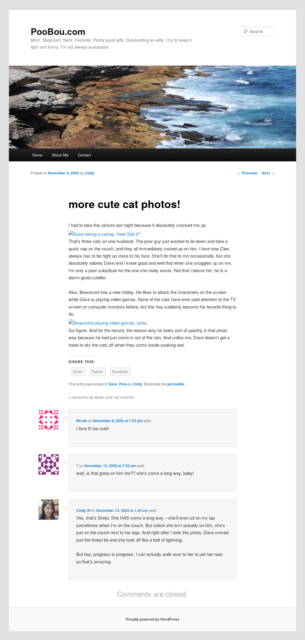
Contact (84, 155)
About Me (60, 155)
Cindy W (83, 510)
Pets (123, 384)
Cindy (89, 173)
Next (268, 173)
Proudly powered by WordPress (152, 619)
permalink (175, 384)
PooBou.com (58, 31)
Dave (112, 384)
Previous (247, 173)
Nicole (81, 420)
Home (37, 155)
